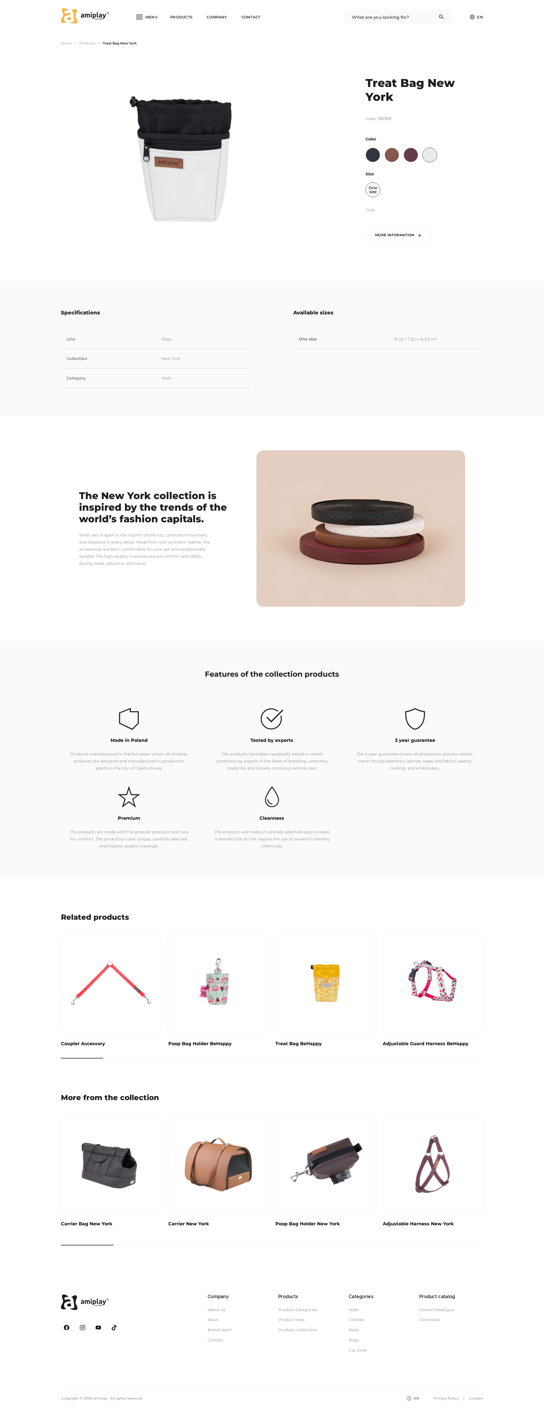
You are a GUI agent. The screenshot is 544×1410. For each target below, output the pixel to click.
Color (371, 139)
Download (429, 1319)
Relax (354, 1329)
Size (370, 173)
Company (217, 17)
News (213, 1319)
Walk (166, 378)
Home (66, 43)
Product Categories (297, 1309)
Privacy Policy (446, 1398)
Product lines (291, 1319)
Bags (167, 339)
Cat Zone (358, 1350)
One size (373, 189)
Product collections (297, 1329)
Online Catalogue (436, 1309)
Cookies (476, 1398)
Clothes (356, 1319)
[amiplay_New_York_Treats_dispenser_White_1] (183, 157)
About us (217, 1309)
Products (181, 17)
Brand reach (220, 1329)
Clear (370, 210)
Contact (251, 17)
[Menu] (146, 17)
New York (171, 358)
